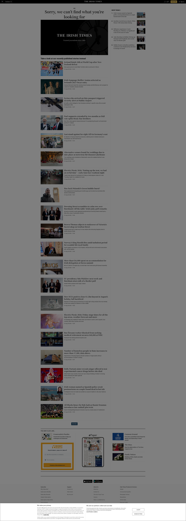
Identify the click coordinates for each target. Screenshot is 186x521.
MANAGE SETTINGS (138, 513)
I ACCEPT (138, 509)
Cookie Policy (46, 514)
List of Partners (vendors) (92, 511)
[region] (93, 512)
